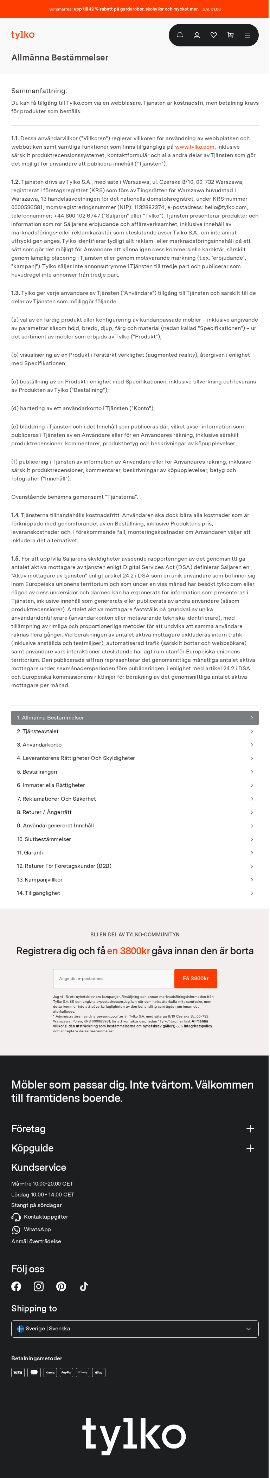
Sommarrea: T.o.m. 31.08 (135, 9)
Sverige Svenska (48, 1328)
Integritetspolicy (198, 1026)
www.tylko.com (194, 146)
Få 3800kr (196, 978)
